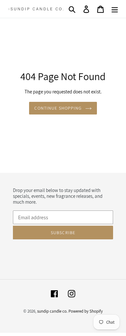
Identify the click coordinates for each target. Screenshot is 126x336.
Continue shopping (58, 108)
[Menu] (115, 9)
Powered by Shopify (85, 311)
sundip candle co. (52, 311)
